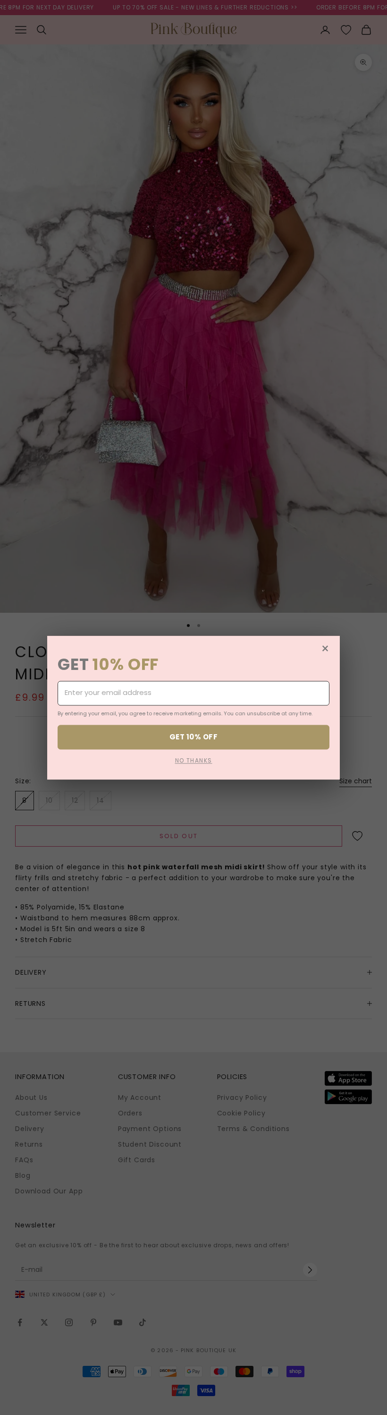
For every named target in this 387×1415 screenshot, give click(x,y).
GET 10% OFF (193, 737)
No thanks (193, 760)
